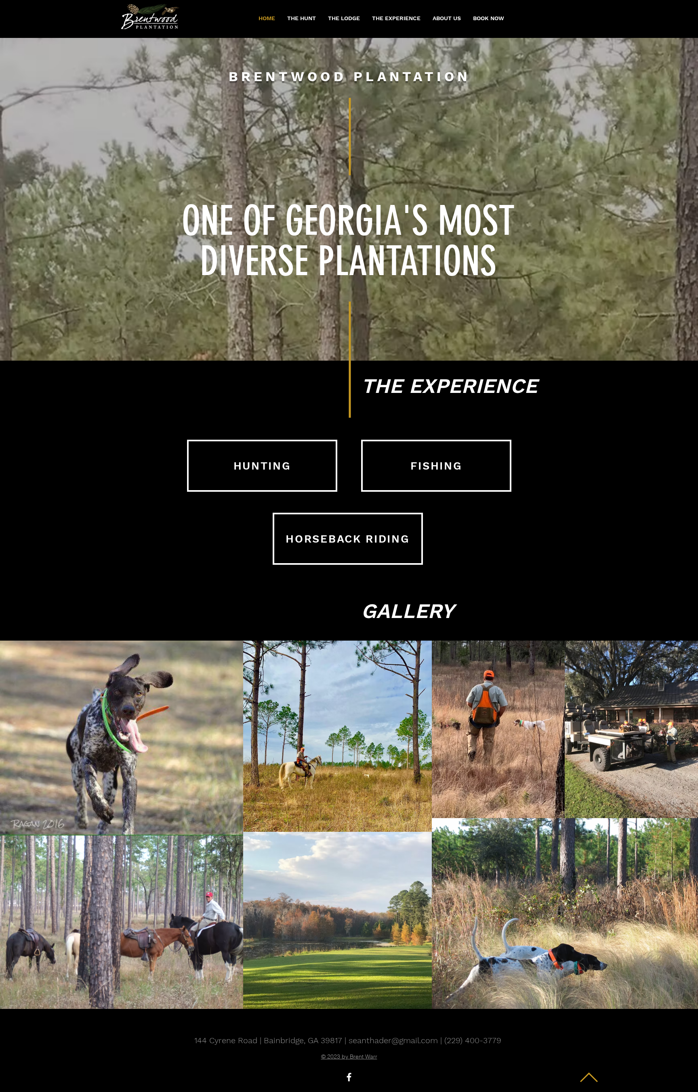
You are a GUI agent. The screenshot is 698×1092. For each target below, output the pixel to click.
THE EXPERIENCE (449, 386)
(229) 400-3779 (472, 1040)
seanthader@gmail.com (393, 1040)
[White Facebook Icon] (349, 1077)
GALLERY (407, 611)
